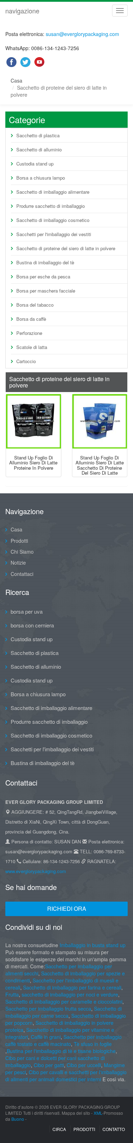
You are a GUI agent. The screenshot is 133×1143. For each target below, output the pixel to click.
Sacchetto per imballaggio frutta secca (48, 1008)
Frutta (12, 994)
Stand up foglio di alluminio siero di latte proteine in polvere (33, 462)
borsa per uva (27, 611)
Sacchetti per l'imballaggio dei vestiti (53, 234)
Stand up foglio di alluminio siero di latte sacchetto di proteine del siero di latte (100, 465)
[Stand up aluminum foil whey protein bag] (99, 421)
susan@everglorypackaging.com (82, 33)
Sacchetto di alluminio (39, 149)
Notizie (18, 562)
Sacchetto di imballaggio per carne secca (63, 1012)
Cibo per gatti (49, 1065)
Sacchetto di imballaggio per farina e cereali (71, 987)
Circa (59, 1129)
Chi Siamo (22, 551)
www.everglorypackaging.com (35, 871)
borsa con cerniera (32, 625)
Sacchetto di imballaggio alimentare (52, 191)
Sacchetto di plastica (38, 135)
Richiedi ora (66, 908)
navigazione (22, 10)
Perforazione (29, 333)
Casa (16, 80)
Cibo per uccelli (84, 1065)
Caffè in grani (46, 1036)
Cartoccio (26, 361)
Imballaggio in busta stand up (93, 945)
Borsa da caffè (31, 318)
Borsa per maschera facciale (45, 290)
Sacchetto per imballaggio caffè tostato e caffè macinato (63, 1040)
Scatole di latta (31, 347)
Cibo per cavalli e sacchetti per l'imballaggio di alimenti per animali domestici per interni (66, 1076)
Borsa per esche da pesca (43, 276)
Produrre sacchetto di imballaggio (50, 206)
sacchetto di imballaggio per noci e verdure (70, 994)
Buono (17, 1119)
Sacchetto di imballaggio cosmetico (52, 220)
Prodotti (19, 540)
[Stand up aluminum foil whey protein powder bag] (33, 421)
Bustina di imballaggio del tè (45, 262)
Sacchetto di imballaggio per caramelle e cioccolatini (63, 1001)
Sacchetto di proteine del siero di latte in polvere (65, 248)
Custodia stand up (35, 163)
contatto (113, 1129)
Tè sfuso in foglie (93, 1043)
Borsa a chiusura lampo (40, 177)
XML (98, 1113)
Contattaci (22, 573)
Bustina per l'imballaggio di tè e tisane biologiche (61, 1050)
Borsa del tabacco (35, 304)
